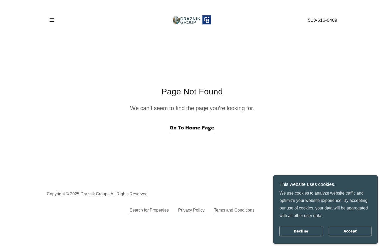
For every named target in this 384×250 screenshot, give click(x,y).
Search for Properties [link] (149, 210)
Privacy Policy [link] (191, 210)
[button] (52, 20)
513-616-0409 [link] (322, 20)
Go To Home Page (192, 127)
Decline (301, 231)
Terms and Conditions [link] (234, 210)
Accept (350, 231)
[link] (192, 19)
